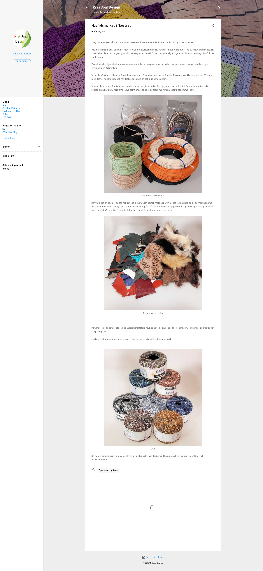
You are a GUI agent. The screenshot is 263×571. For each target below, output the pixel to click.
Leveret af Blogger (155, 557)
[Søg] (219, 8)
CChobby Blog (10, 132)
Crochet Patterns (11, 108)
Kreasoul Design (21, 53)
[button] (213, 26)
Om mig (6, 117)
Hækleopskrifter (11, 111)
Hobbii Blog (8, 138)
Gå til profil (22, 61)
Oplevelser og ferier (108, 470)
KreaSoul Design (106, 7)
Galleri (5, 114)
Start (4, 105)
